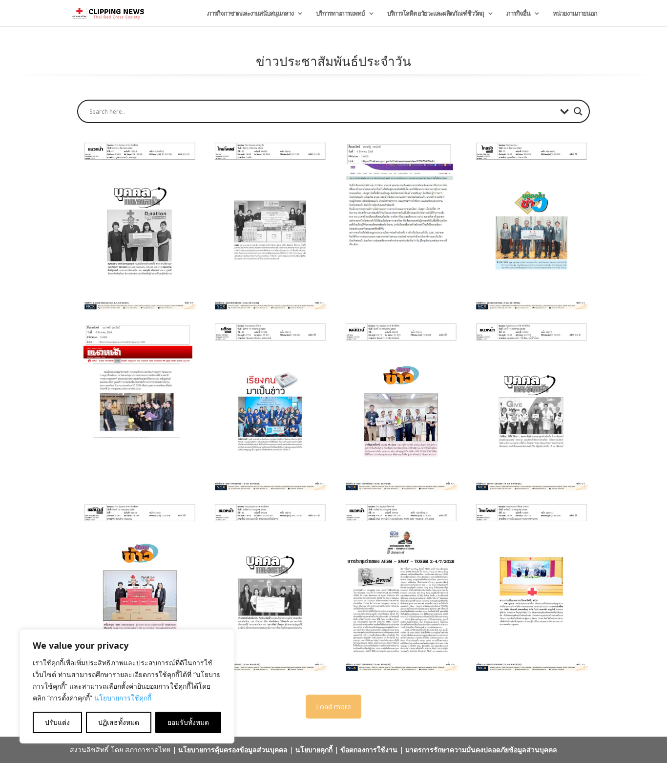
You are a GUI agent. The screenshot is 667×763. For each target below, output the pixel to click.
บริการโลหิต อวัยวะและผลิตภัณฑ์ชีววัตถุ (435, 14)
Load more (333, 706)
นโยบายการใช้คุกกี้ (122, 697)
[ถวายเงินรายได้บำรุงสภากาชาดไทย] (137, 406)
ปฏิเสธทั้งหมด (118, 722)
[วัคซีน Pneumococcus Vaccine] (529, 587)
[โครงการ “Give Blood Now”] (529, 406)
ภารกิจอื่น (518, 14)
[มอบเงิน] (529, 225)
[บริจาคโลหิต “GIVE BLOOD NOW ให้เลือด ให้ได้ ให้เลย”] (398, 406)
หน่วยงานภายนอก (575, 14)
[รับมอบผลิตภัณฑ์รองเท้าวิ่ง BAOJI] (137, 587)
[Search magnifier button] (578, 111)
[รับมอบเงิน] (137, 225)
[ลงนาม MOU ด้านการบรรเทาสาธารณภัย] (268, 225)
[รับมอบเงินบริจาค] (268, 587)
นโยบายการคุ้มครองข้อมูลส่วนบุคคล (233, 749)
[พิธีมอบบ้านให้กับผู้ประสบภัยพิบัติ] (398, 225)
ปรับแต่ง (57, 722)
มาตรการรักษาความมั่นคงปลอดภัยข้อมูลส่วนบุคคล (481, 749)
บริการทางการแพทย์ (340, 14)
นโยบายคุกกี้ (314, 749)
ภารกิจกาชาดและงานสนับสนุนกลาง (250, 14)
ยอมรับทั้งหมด (188, 722)
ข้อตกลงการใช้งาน (368, 749)
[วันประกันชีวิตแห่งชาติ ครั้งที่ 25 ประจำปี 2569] (268, 406)
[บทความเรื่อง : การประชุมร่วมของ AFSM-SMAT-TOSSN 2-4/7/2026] (398, 587)
